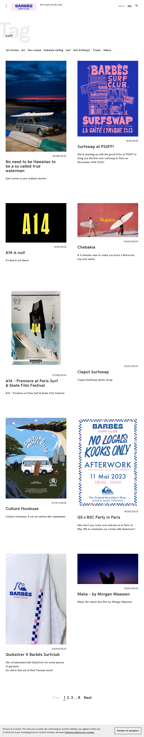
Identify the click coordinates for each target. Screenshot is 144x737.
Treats (97, 50)
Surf (68, 50)
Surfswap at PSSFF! (95, 146)
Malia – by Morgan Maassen (103, 594)
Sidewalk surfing (53, 50)
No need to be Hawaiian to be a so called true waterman (31, 166)
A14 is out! (15, 252)
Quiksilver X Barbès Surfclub (33, 654)
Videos (107, 50)
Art (23, 50)
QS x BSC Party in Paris (98, 517)
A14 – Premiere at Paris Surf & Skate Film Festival (32, 383)
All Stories (12, 50)
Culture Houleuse (22, 508)
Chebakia (86, 247)
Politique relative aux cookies (79, 732)
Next (88, 697)
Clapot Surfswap (93, 372)
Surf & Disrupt (81, 50)
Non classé (34, 50)
